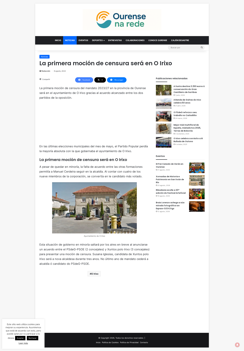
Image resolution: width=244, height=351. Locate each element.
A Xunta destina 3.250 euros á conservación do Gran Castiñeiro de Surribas (189, 89)
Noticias (70, 40)
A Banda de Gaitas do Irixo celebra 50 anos (187, 101)
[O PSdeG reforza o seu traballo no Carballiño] (163, 116)
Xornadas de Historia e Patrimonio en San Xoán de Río (170, 179)
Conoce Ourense (157, 40)
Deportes (97, 40)
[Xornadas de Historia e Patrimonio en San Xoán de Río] (197, 180)
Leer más (23, 343)
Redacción (46, 71)
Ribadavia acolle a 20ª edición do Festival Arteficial (171, 191)
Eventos (83, 40)
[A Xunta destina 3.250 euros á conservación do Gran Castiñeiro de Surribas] (163, 90)
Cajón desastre (180, 40)
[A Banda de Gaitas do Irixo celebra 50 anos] (163, 103)
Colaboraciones (135, 40)
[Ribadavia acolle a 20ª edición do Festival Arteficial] (197, 194)
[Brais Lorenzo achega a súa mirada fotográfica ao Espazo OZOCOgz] (197, 206)
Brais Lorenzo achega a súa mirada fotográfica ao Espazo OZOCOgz (170, 205)
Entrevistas (115, 40)
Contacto (144, 342)
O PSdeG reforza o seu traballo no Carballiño (185, 114)
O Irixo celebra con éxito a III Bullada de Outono (188, 140)
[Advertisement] (94, 123)
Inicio (58, 40)
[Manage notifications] (237, 345)
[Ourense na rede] (122, 19)
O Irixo (94, 273)
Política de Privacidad (129, 342)
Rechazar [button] (33, 338)
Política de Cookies (110, 342)
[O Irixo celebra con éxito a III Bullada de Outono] (163, 142)
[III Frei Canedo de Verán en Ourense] (197, 168)
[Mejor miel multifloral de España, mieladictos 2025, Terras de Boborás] (163, 128)
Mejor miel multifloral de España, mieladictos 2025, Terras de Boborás (187, 127)
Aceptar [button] (20, 338)
